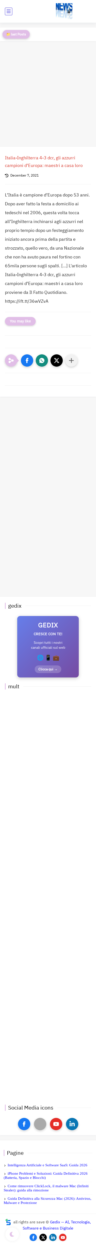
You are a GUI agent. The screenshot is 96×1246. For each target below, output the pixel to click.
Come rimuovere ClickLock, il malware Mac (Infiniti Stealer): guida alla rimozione (46, 1188)
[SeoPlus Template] (8, 1222)
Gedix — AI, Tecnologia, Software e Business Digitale (57, 1225)
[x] (40, 1124)
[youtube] (56, 1124)
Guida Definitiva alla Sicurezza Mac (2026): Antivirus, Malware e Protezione (47, 1201)
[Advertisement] (48, 94)
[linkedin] (72, 1124)
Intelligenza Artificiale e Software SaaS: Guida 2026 (47, 1165)
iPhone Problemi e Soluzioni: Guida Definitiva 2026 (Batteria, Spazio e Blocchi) (46, 1175)
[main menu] (8, 11)
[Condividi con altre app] (71, 360)
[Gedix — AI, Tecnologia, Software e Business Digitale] (64, 11)
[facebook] (24, 1124)
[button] (27, 360)
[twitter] (43, 1237)
